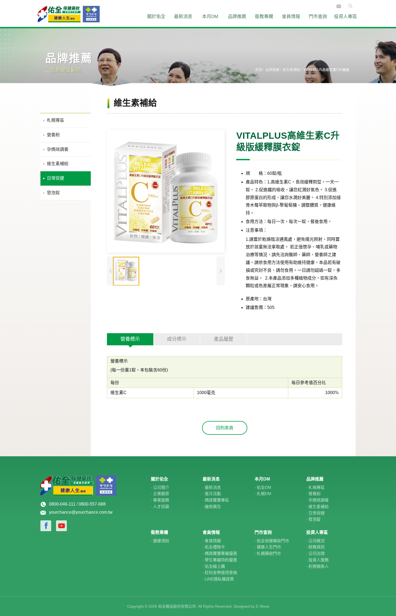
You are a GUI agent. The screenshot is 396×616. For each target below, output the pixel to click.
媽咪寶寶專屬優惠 (221, 553)
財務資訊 (316, 547)
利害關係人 (318, 566)
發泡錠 (53, 192)
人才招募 (161, 506)
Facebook (45, 525)
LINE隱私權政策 (219, 579)
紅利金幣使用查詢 (221, 572)
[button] (126, 271)
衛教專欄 (264, 16)
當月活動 (213, 493)
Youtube (61, 525)
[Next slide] (221, 271)
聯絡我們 (338, 6)
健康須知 (161, 540)
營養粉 (53, 135)
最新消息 (183, 16)
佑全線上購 (215, 566)
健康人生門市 (269, 547)
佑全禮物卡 (215, 547)
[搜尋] (349, 6)
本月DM (210, 16)
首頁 (258, 70)
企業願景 (161, 493)
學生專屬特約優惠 (221, 560)
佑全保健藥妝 (69, 13)
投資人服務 (318, 560)
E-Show (262, 606)
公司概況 (316, 540)
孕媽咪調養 (57, 149)
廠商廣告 (213, 506)
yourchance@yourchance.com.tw (81, 512)
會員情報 (291, 16)
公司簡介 (161, 487)
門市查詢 (318, 16)
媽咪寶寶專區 (217, 500)
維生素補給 (291, 70)
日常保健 (55, 178)
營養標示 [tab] (130, 339)
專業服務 (161, 500)
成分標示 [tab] (176, 339)
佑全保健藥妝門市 (273, 540)
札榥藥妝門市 (269, 553)
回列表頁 (224, 428)
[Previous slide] (111, 271)
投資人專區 (345, 16)
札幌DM (264, 493)
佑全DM (264, 487)
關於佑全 (156, 16)
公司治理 (316, 553)
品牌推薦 (237, 16)
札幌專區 (55, 120)
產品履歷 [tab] (223, 339)
